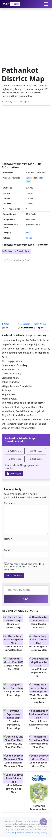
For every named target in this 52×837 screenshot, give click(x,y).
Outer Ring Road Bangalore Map (13, 648)
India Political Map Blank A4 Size (39, 672)
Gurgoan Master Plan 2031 (13, 667)
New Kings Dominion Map (38, 807)
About (19, 832)
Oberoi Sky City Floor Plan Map (13, 745)
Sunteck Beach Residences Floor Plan (38, 725)
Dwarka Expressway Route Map (13, 725)
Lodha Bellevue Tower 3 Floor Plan (13, 789)
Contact (28, 832)
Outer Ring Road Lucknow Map (38, 648)
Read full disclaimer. (38, 829)
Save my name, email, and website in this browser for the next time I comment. (24, 566)
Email (7, 550)
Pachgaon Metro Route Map (13, 693)
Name (7, 538)
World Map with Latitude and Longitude (38, 698)
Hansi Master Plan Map (38, 625)
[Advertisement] (26, 36)
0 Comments (26, 327)
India (28, 232)
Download (15, 473)
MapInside (9, 832)
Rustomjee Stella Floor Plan (38, 745)
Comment (9, 503)
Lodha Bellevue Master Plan (38, 764)
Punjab (29, 238)
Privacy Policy (39, 832)
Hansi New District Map (13, 625)
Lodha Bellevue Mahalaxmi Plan (13, 764)
